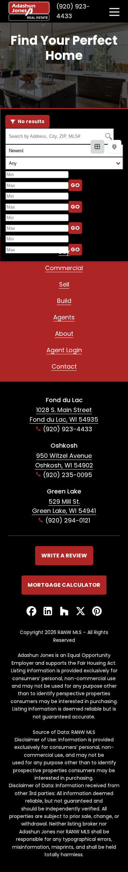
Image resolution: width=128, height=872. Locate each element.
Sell (64, 284)
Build (64, 300)
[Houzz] (64, 611)
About (64, 333)
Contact (64, 366)
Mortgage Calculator (64, 585)
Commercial (64, 268)
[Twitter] (80, 611)
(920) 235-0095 (67, 475)
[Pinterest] (97, 611)
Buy (64, 251)
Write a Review (64, 555)
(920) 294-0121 (67, 520)
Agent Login (64, 350)
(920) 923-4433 (73, 11)
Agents (64, 317)
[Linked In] (48, 611)
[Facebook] (31, 611)
